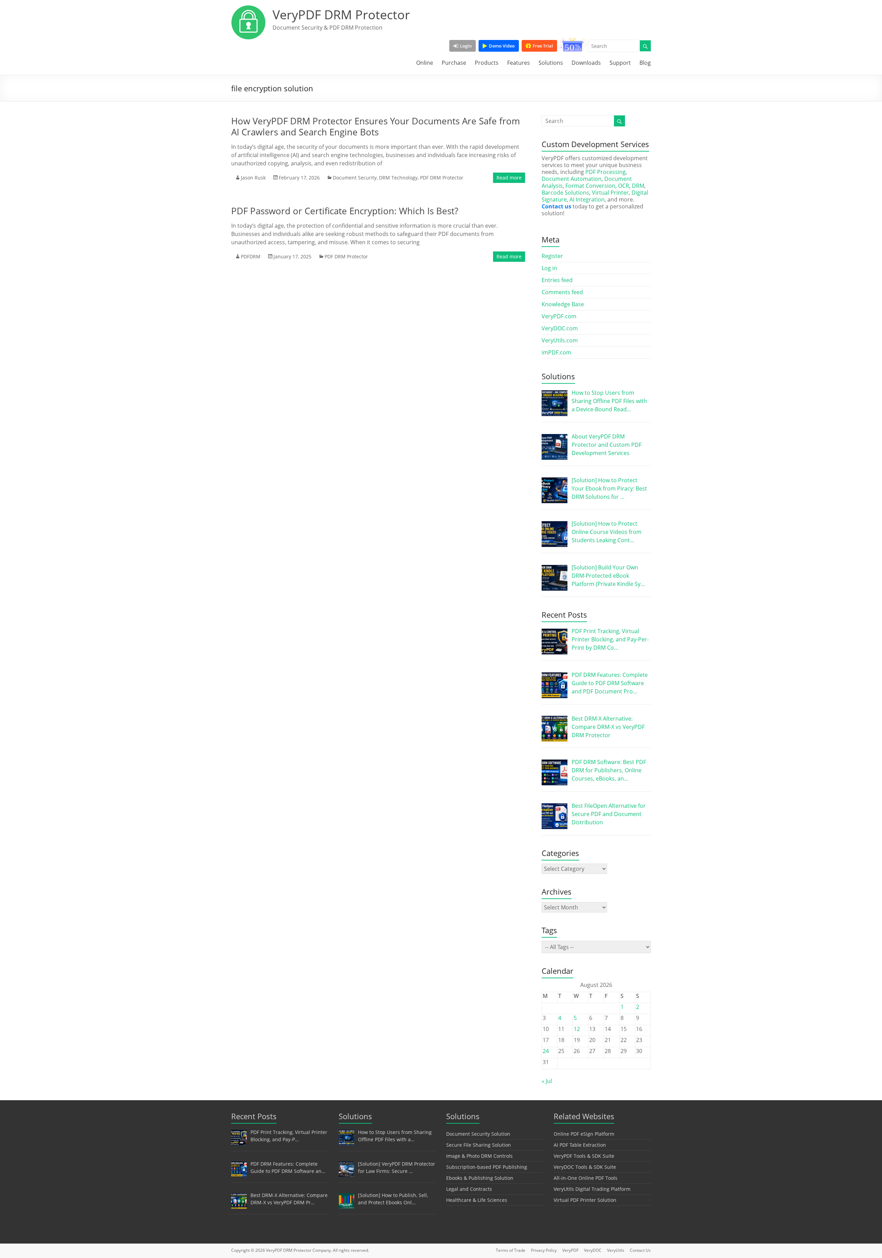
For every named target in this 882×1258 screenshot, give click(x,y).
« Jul (547, 1081)
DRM (638, 185)
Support (620, 62)
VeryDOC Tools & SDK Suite (585, 1167)
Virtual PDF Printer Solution (585, 1200)
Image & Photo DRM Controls (479, 1156)
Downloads (586, 62)
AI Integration (587, 199)
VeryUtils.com (560, 340)
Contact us (556, 206)
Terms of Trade (510, 1250)
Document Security (355, 177)
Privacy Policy (544, 1250)
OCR (623, 185)
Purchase (454, 62)
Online (424, 62)
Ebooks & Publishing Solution (479, 1178)
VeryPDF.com (559, 316)
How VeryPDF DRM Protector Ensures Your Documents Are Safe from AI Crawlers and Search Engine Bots (375, 126)
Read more (509, 177)
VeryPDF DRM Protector (341, 14)
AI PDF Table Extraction (580, 1145)
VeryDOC (593, 1250)
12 (577, 1029)
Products (487, 62)
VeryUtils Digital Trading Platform (592, 1189)
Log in (549, 268)
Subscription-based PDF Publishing (486, 1167)
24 (546, 1051)
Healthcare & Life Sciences (476, 1200)
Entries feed (557, 280)
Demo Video (502, 46)
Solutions (551, 62)
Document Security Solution (478, 1134)
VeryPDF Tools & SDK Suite (584, 1156)
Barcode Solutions (565, 192)
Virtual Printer (610, 192)
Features (518, 62)
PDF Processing (605, 172)
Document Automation (572, 179)
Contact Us (640, 1250)
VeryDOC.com (560, 328)
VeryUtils (615, 1250)
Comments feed (562, 292)
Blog (645, 62)
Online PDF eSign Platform (584, 1134)
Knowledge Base (563, 304)
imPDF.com (556, 352)
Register (552, 256)
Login (466, 46)
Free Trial (543, 46)
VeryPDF (570, 1250)
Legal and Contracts (469, 1189)
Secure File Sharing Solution (478, 1145)
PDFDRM (250, 256)
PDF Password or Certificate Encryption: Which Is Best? (344, 211)
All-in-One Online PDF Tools (585, 1178)
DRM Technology (398, 177)
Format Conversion (590, 185)
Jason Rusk (253, 177)
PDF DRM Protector (441, 177)
